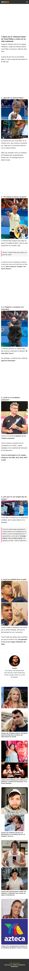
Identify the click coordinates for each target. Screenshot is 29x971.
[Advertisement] (14, 19)
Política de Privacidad (14, 963)
